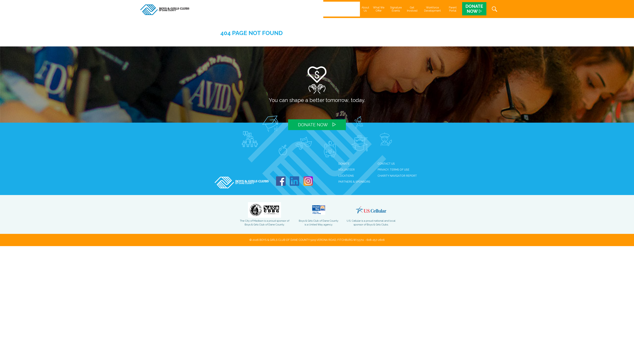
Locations (346, 175)
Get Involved (412, 9)
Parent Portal (453, 9)
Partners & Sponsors (354, 181)
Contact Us (386, 163)
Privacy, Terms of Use (393, 169)
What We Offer (378, 9)
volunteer (346, 169)
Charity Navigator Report (397, 175)
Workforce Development (432, 9)
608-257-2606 (376, 239)
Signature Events (396, 9)
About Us (365, 9)
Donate (344, 163)
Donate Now (313, 124)
